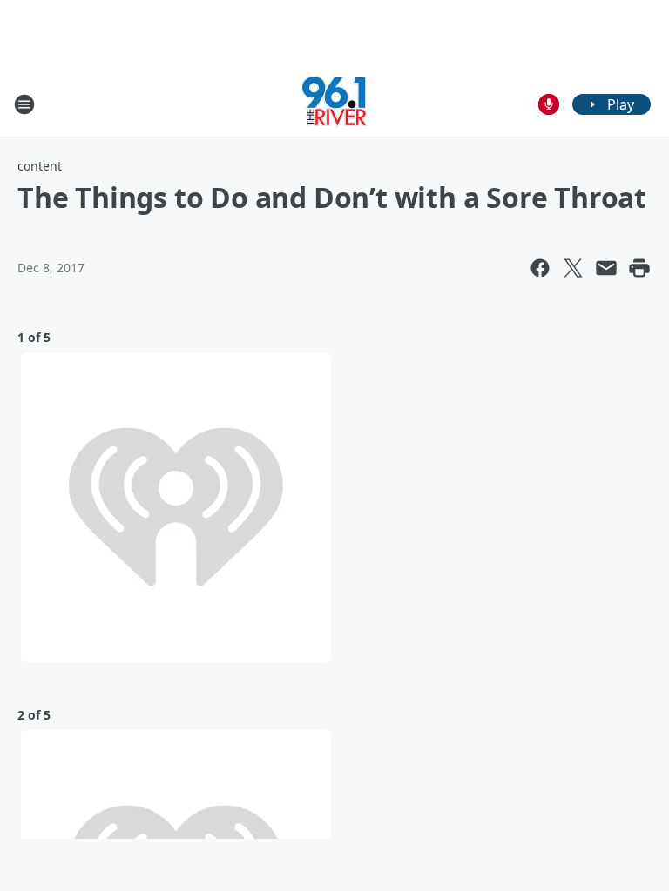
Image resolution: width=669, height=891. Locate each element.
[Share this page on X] (573, 268)
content (39, 165)
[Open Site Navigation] (24, 104)
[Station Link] (334, 104)
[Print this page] (639, 268)
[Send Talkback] (548, 104)
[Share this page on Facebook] (540, 268)
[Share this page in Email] (606, 268)
